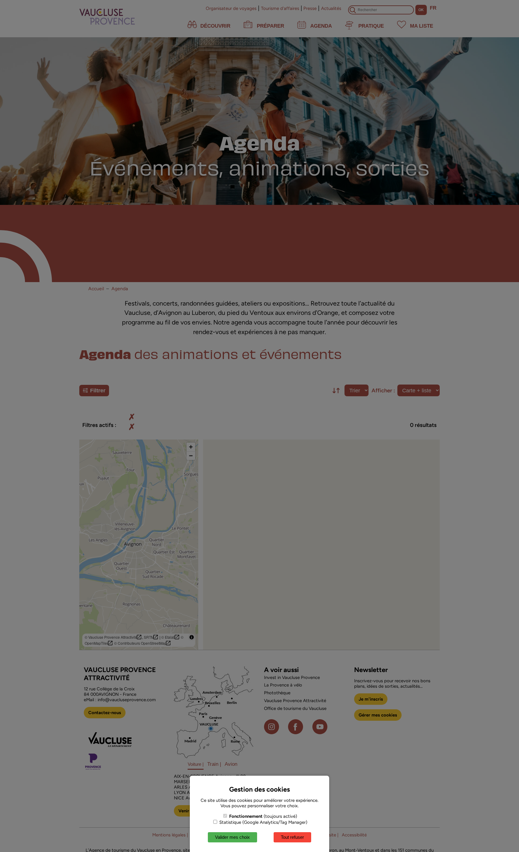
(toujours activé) (263, 816)
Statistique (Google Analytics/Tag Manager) (262, 822)
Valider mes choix (232, 837)
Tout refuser (292, 837)
